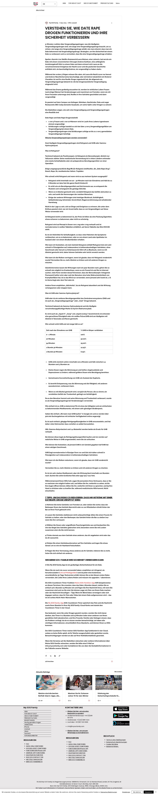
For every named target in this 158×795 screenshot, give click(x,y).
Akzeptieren (148, 792)
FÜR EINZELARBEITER (30, 736)
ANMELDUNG (28, 725)
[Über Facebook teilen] (46, 656)
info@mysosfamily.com (75, 726)
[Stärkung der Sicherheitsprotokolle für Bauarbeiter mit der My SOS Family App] (108, 682)
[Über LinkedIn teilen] (55, 656)
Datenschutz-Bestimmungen (109, 792)
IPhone (26, 727)
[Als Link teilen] (59, 656)
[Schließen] (156, 792)
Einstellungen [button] (126, 792)
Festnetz (27, 733)
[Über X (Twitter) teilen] (50, 656)
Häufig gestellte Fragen (32, 722)
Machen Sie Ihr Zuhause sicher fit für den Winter (78, 694)
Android (27, 729)
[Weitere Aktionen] (112, 23)
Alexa (26, 731)
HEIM (26, 711)
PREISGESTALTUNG (30, 718)
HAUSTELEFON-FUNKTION (34, 755)
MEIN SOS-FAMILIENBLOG (34, 762)
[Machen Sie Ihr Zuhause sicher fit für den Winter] (79, 682)
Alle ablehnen (137, 792)
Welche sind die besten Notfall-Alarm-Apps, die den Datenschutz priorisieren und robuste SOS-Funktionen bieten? (48, 694)
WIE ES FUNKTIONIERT (31, 716)
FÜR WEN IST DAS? (30, 714)
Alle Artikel (40, 10)
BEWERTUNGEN (29, 720)
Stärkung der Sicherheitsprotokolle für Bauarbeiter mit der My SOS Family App (108, 694)
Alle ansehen (118, 671)
